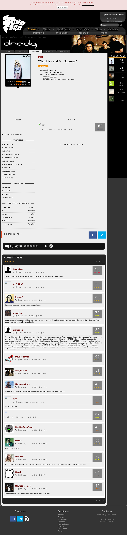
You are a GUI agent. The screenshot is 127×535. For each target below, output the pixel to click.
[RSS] (26, 519)
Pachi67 (19, 297)
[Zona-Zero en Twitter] (20, 519)
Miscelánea (62, 529)
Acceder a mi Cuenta (114, 18)
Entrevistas (62, 519)
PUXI (15, 399)
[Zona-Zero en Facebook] (13, 519)
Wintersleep (5, 221)
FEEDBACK (84, 33)
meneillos (17, 313)
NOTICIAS (22, 51)
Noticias (61, 515)
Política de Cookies (107, 521)
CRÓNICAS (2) (63, 51)
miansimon (18, 330)
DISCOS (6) (35, 51)
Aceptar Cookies (62, 7)
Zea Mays (5, 214)
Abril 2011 (53, 70)
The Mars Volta (7, 217)
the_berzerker (22, 357)
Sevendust (18, 269)
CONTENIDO (38, 33)
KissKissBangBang (23, 427)
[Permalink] (42, 129)
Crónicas (61, 522)
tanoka (18, 441)
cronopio (19, 457)
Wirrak (18, 472)
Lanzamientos (63, 524)
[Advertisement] (63, 20)
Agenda (61, 526)
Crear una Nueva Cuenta (114, 21)
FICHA (8, 51)
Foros (60, 531)
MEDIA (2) (49, 51)
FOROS (104, 33)
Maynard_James (23, 486)
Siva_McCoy (21, 371)
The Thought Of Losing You (13, 134)
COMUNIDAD (62, 33)
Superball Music (56, 72)
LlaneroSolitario (22, 384)
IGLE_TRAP (18, 284)
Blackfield (5, 211)
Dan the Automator (57, 75)
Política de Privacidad (106, 519)
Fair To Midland (7, 224)
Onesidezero (6, 207)
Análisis (61, 517)
